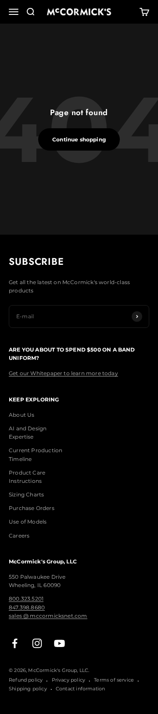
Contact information (80, 689)
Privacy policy (69, 680)
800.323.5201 (26, 598)
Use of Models (28, 521)
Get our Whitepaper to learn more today (63, 373)
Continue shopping (79, 139)
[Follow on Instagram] (37, 643)
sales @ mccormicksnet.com (48, 615)
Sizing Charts (26, 494)
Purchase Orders (31, 508)
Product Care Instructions (27, 476)
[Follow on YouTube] (59, 643)
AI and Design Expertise (28, 432)
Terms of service (114, 680)
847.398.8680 (27, 607)
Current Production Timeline (35, 454)
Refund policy (26, 680)
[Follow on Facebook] (15, 643)
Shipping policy (28, 689)
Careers (19, 535)
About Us (21, 415)
